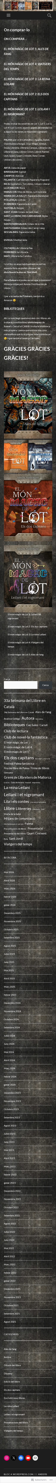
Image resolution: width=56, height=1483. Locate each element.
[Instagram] (6, 1458)
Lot (43, 809)
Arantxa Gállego (12, 718)
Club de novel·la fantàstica (25, 737)
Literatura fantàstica (38, 802)
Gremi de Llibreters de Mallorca (27, 777)
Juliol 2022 (9, 1231)
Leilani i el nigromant (24, 794)
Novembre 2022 (12, 1199)
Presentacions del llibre (16, 1422)
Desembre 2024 (12, 1002)
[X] (13, 1458)
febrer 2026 (10, 896)
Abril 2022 (9, 1256)
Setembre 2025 (12, 937)
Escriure (47, 759)
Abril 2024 (9, 1060)
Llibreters (36, 809)
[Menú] (8, 15)
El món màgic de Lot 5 (16, 751)
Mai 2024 (9, 1052)
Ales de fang (43, 712)
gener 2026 (10, 904)
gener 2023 (10, 1182)
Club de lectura (16, 731)
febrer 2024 (10, 1076)
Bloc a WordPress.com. (19, 1474)
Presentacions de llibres (15, 828)
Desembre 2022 (12, 1190)
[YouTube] (28, 1458)
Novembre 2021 (12, 1297)
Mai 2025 (9, 970)
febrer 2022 (10, 1272)
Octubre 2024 (11, 1019)
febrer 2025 (10, 994)
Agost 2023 (10, 1125)
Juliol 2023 (9, 1133)
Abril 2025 (9, 978)
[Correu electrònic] (35, 1458)
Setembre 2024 (12, 1027)
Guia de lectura (17, 782)
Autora (28, 717)
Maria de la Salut (12, 814)
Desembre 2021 (12, 1288)
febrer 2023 (10, 1174)
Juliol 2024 (9, 1035)
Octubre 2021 (11, 1305)
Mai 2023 (9, 1150)
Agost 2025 (10, 945)
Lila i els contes (16, 801)
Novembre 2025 (12, 921)
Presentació (35, 828)
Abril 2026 (9, 880)
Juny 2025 (9, 962)
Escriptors (38, 759)
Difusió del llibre (12, 1365)
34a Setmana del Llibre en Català (19, 712)
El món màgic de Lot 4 (18, 747)
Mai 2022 (9, 1248)
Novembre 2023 (12, 1101)
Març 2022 (9, 1264)
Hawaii (28, 782)
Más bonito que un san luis (13, 824)
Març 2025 (9, 986)
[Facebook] (21, 1458)
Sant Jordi (16, 838)
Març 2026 (9, 888)
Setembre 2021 (12, 1313)
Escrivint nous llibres (14, 1398)
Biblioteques (14, 724)
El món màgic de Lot (16, 742)
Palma (29, 823)
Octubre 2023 (11, 1109)
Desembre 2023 (12, 1092)
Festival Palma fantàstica (19, 763)
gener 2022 (10, 1280)
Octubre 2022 (11, 1207)
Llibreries (23, 808)
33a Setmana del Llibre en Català (25, 703)
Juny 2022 (9, 1239)
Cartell (43, 725)
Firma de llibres (40, 768)
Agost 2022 (10, 1223)
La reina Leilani (17, 787)
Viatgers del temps (18, 844)
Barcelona (39, 719)
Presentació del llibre (15, 833)
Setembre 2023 (12, 1117)
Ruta (6, 839)
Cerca (7, 679)
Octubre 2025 (11, 929)
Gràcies (7, 782)
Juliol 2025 (9, 953)
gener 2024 (10, 1084)
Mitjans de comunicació (19, 818)
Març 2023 (9, 1166)
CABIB (26, 326)
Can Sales (35, 338)
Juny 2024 (9, 1043)
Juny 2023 (9, 1141)
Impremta (36, 782)
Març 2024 (9, 1068)
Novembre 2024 (12, 1011)
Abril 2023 (9, 1158)
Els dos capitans (19, 757)
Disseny (8, 1373)
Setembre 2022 (12, 1215)
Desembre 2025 (12, 913)
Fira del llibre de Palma (16, 768)
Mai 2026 (9, 872)
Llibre (9, 808)
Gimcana (8, 772)
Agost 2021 (10, 1321)
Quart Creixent (37, 833)
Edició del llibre (12, 1381)
